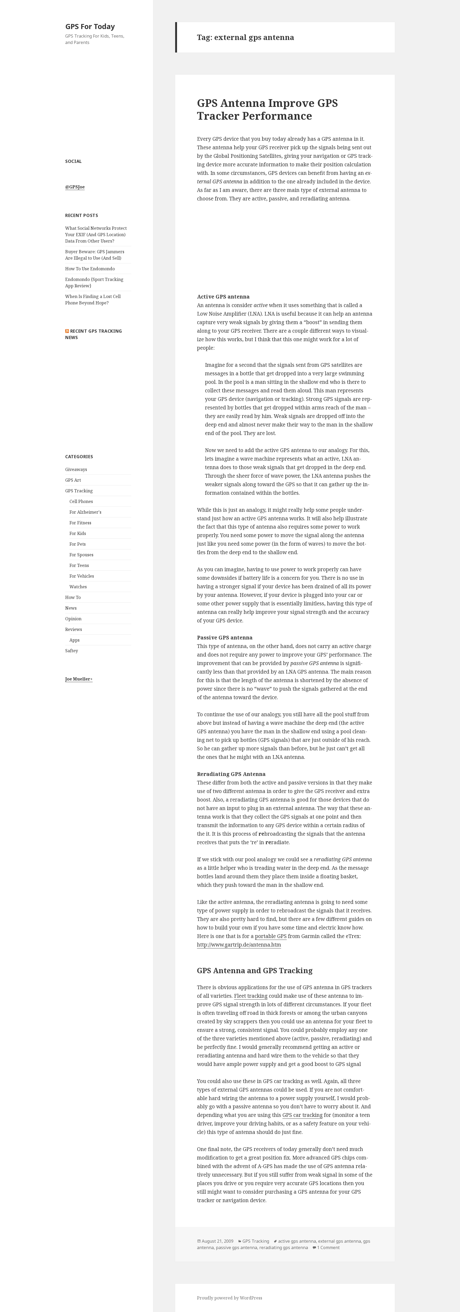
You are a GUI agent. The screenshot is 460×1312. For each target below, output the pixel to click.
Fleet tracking (251, 995)
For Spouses (81, 555)
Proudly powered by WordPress (229, 1298)
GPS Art (73, 480)
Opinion (73, 619)
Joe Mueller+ (79, 679)
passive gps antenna (236, 1247)
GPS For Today (90, 26)
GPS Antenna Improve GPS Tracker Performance (267, 109)
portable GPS (271, 936)
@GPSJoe (75, 187)
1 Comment (328, 1247)
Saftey (71, 651)
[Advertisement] (98, 104)
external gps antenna (339, 1241)
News (71, 608)
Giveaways (76, 469)
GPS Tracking (79, 491)
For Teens (79, 565)
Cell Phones (81, 501)
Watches (78, 587)
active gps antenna (297, 1241)
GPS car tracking (302, 1115)
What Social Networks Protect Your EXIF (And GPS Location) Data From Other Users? (96, 234)
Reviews (73, 629)
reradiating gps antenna (283, 1247)
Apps (74, 640)
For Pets (77, 544)
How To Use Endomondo (90, 269)
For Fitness (80, 523)
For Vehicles (81, 576)
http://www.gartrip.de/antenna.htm (239, 944)
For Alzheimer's (85, 512)
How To (73, 597)
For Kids (77, 533)
